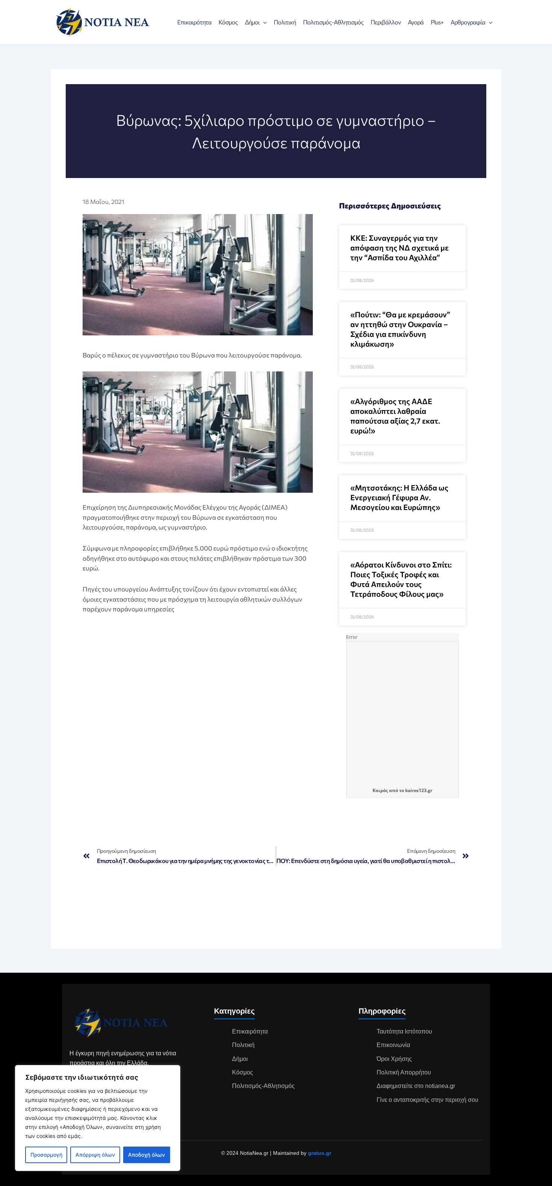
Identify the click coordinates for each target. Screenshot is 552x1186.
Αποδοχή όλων (146, 1154)
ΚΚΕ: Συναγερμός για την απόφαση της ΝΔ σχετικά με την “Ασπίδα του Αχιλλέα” (399, 247)
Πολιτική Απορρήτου (404, 1072)
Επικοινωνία (393, 1045)
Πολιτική (285, 22)
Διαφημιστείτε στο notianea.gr (416, 1086)
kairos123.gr (418, 790)
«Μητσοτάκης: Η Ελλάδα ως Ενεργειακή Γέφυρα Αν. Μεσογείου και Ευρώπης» (399, 497)
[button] (263, 22)
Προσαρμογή (46, 1154)
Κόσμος (228, 22)
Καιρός (380, 790)
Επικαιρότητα (194, 22)
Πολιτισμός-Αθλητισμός (333, 22)
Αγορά (416, 22)
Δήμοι (252, 22)
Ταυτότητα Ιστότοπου (404, 1031)
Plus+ (437, 22)
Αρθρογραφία (468, 22)
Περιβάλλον (386, 22)
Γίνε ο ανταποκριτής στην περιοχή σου (427, 1100)
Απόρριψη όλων (95, 1154)
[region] (97, 1118)
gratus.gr (319, 1153)
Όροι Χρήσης (394, 1059)
